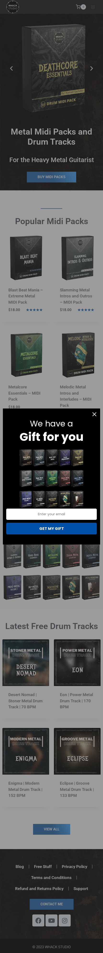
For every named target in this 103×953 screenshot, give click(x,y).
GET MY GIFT (51, 528)
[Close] (94, 414)
